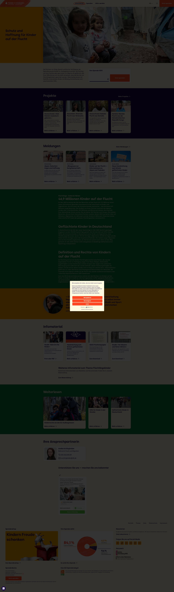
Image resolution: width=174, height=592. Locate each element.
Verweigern (87, 300)
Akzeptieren (87, 297)
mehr (87, 304)
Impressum (83, 309)
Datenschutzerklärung (89, 309)
